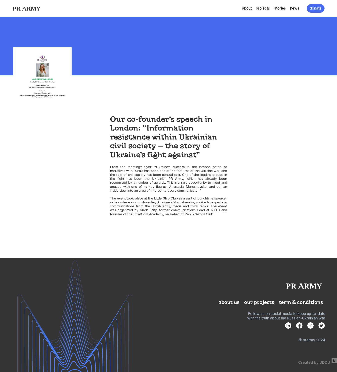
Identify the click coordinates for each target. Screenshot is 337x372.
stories (280, 8)
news (294, 8)
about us (229, 302)
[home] (26, 8)
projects (263, 8)
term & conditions (301, 302)
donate (316, 8)
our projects (259, 302)
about (247, 8)
